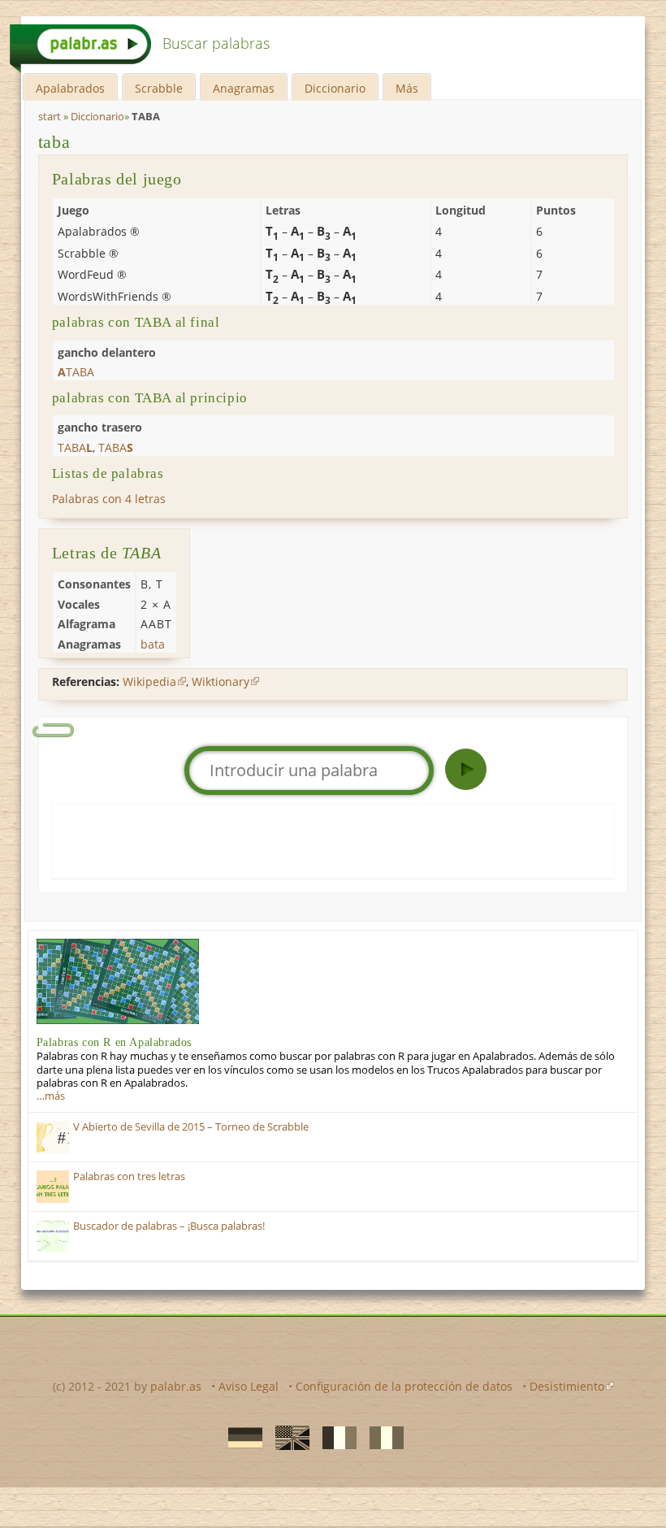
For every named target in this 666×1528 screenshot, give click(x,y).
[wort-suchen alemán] (240, 1437)
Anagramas (244, 88)
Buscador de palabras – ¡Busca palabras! (169, 1226)
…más (51, 1096)
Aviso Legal (248, 1386)
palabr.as (175, 1386)
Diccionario (335, 88)
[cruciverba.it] (382, 1437)
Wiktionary (220, 681)
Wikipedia (149, 681)
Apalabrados (70, 88)
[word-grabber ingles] (287, 1437)
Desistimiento (567, 1386)
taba (54, 142)
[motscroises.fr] (335, 1437)
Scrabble (159, 88)
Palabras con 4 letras (109, 498)
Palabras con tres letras (129, 1176)
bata (153, 644)
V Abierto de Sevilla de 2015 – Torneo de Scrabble (191, 1127)
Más (407, 88)
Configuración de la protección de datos (404, 1386)
